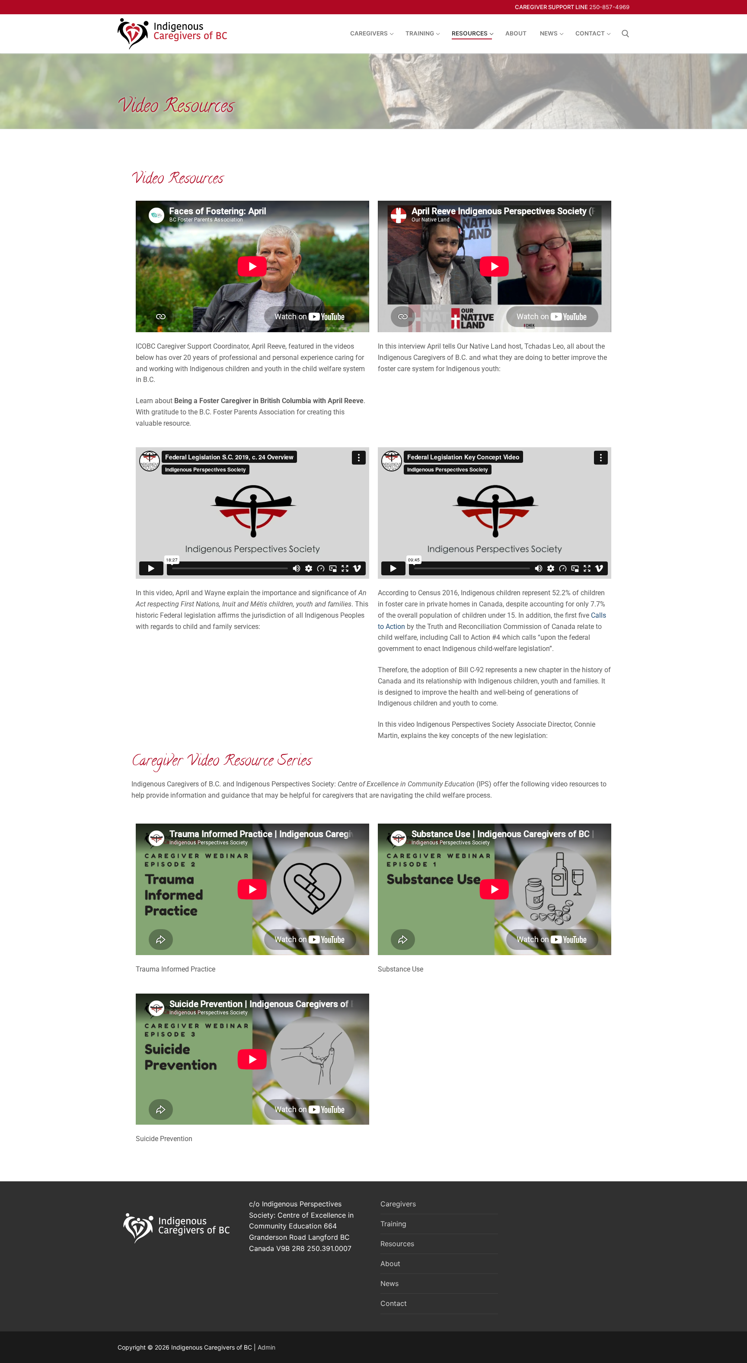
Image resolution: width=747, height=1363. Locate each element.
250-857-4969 (609, 6)
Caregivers (398, 1203)
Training (393, 1223)
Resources (397, 1243)
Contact (393, 1303)
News (389, 1283)
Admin (266, 1347)
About (390, 1263)
